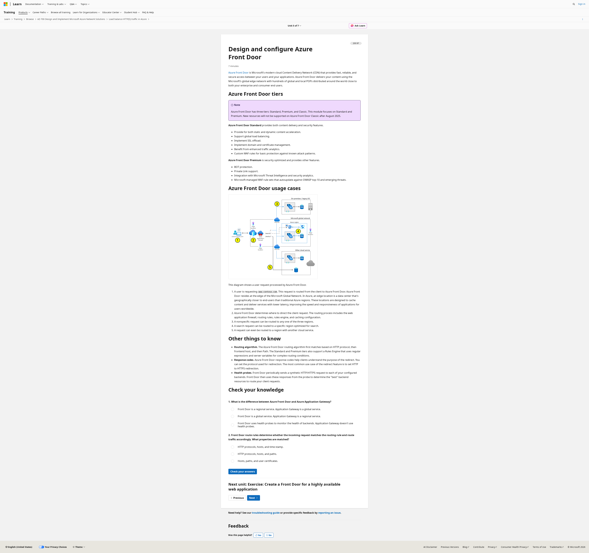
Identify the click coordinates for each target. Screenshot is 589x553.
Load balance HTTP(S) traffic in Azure (128, 19)
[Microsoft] (6, 4)
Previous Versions (450, 546)
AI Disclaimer (430, 546)
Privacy (491, 546)
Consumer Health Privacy (514, 546)
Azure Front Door (238, 72)
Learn (7, 19)
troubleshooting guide (266, 512)
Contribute (478, 546)
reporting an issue (329, 512)
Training (18, 19)
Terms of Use (539, 546)
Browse (30, 19)
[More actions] (582, 19)
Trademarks (556, 546)
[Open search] (574, 4)
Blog (465, 546)
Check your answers (242, 471)
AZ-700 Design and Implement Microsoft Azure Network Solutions (71, 19)
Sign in (581, 3)
